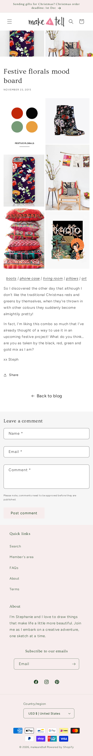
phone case (30, 278)
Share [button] (14, 375)
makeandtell (38, 747)
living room (53, 278)
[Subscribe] (73, 664)
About (14, 579)
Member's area (22, 557)
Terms (15, 589)
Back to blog (49, 395)
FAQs (14, 568)
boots (11, 278)
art (84, 278)
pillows (72, 278)
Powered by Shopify (60, 747)
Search (15, 546)
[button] (9, 21)
